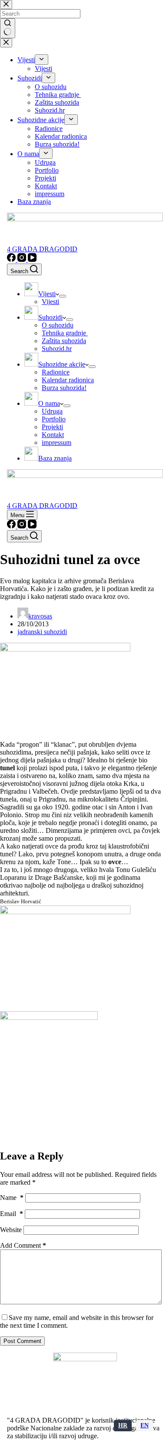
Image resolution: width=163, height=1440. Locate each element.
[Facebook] (12, 259)
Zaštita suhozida (64, 340)
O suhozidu (57, 325)
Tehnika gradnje (65, 333)
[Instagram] (22, 259)
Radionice (56, 372)
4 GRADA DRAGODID (42, 249)
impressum (56, 442)
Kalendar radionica (68, 380)
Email (11, 1213)
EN (144, 1425)
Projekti (52, 427)
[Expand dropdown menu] (62, 296)
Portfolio (54, 419)
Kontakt (53, 434)
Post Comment (22, 1341)
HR (122, 1425)
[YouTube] (32, 259)
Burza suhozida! (64, 387)
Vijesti (50, 301)
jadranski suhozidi (42, 631)
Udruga (52, 411)
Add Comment (23, 1245)
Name (11, 1197)
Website (11, 1229)
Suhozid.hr (57, 348)
